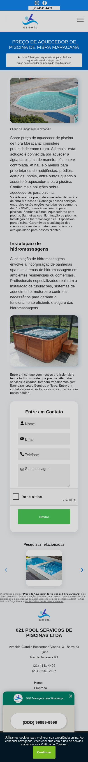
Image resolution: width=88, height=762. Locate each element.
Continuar (44, 752)
